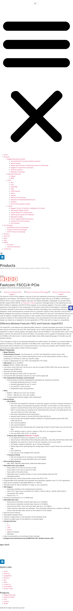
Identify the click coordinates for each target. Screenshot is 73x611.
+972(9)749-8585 (11, 550)
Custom (9, 206)
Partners (6, 234)
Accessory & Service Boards (20, 221)
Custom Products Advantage (17, 229)
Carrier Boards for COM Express (21, 212)
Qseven (13, 195)
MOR (12, 178)
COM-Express (15, 191)
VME (12, 189)
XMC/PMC (14, 187)
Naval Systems (16, 163)
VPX (12, 182)
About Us (7, 236)
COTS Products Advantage (16, 232)
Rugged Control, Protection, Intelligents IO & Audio (28, 208)
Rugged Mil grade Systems (16, 159)
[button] (36, 80)
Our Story (10, 244)
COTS (9, 180)
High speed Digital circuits (19, 210)
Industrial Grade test (14, 174)
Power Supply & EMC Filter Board (22, 219)
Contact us (7, 249)
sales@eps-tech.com (11, 557)
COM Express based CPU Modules (22, 215)
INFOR (6, 242)
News (5, 238)
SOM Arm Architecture (18, 197)
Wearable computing (18, 172)
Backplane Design (17, 217)
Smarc (13, 193)
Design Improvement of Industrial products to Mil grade (29, 165)
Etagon (13, 176)
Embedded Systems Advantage (17, 227)
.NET (8, 527)
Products (7, 157)
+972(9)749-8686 (9, 554)
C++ (8, 525)
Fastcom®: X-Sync (29, 303)
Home (6, 155)
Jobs (5, 240)
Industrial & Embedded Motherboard (23, 200)
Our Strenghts (8, 225)
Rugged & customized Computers (22, 167)
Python (9, 530)
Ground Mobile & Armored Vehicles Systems (25, 161)
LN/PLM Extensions (13, 247)
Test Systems (15, 223)
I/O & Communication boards (20, 204)
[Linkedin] (2, 257)
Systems (13, 202)
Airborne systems (16, 170)
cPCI (12, 185)
